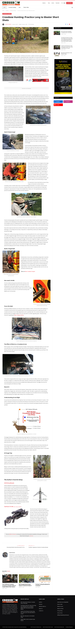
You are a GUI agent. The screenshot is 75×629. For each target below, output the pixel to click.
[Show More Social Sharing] (72, 24)
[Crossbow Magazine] (11, 3)
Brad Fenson (8, 24)
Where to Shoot (60, 608)
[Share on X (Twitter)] (67, 24)
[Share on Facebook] (66, 24)
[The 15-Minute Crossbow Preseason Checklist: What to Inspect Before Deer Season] (10, 578)
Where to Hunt (60, 606)
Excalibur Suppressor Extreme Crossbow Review (38, 547)
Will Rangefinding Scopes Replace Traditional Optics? (25, 585)
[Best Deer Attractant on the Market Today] (57, 54)
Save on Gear (59, 604)
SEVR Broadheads (9, 483)
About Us (41, 608)
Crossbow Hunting (12, 7)
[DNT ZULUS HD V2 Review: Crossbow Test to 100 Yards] (57, 33)
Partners (40, 604)
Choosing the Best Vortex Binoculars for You (15, 547)
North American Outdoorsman (36, 627)
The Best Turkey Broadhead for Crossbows (42, 585)
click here (31, 535)
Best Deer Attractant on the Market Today (66, 53)
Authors (40, 602)
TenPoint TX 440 (12, 506)
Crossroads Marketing (22, 627)
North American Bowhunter (59, 627)
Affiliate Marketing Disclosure (63, 615)
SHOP (4, 7)
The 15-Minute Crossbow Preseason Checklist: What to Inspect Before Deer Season (9, 586)
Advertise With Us (42, 606)
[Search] (72, 7)
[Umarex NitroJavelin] (37, 81)
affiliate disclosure (12, 534)
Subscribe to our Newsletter (62, 602)
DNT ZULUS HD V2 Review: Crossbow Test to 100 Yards (66, 32)
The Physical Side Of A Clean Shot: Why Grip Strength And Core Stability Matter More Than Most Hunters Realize (67, 39)
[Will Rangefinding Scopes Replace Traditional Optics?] (26, 578)
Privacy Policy (60, 610)
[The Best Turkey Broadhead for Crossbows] (43, 578)
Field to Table (26, 7)
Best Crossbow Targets (30, 271)
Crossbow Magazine (69, 627)
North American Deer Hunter (48, 627)
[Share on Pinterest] (69, 24)
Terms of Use (59, 612)
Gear (20, 7)
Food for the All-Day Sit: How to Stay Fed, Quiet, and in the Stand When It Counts (67, 47)
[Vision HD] (63, 76)
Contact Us (41, 610)
